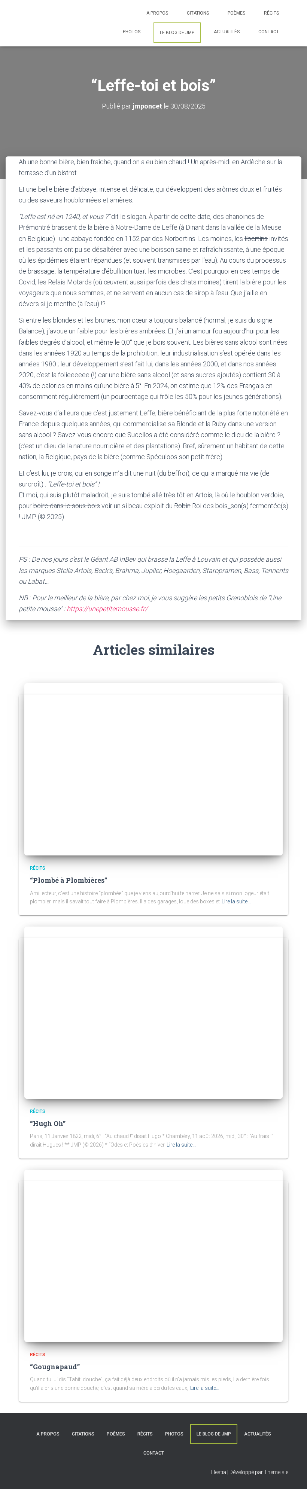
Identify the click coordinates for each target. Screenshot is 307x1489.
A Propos (157, 13)
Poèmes (236, 13)
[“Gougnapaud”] (153, 1255)
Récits (271, 13)
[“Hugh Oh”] (153, 1012)
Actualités (227, 31)
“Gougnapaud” (55, 1366)
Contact (268, 31)
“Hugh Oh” (48, 1123)
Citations (198, 13)
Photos (131, 31)
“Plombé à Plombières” (68, 880)
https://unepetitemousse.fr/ (107, 609)
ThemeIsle (276, 1472)
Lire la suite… (236, 901)
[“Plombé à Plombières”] (153, 769)
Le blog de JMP (177, 32)
